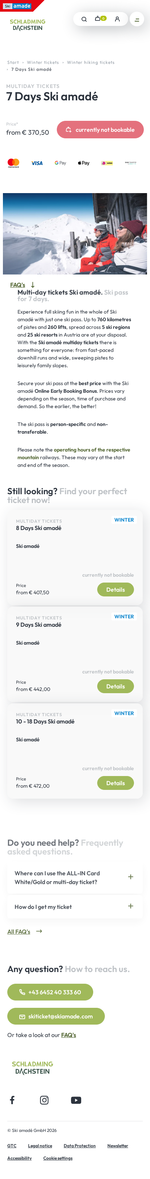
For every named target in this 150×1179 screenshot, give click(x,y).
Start (13, 62)
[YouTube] (76, 1100)
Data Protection (80, 1145)
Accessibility (19, 1158)
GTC (11, 1145)
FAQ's (68, 1034)
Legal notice (40, 1145)
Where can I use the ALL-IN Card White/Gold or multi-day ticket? (57, 877)
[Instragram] (44, 1100)
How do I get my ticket (43, 906)
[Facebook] (12, 1100)
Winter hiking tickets (91, 62)
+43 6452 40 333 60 (54, 992)
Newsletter (117, 1145)
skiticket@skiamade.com (60, 1016)
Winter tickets (43, 62)
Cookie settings (57, 1158)
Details (115, 589)
